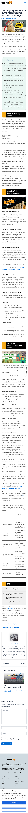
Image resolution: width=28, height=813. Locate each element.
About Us (17, 785)
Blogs (3, 785)
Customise (14, 806)
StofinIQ (17, 767)
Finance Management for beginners (12, 690)
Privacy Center (18, 778)
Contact (16, 783)
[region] (14, 801)
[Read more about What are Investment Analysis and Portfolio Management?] (14, 678)
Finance (3, 781)
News (3, 783)
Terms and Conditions (19, 781)
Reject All (14, 810)
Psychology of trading (6, 778)
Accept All (14, 802)
